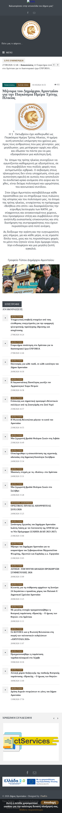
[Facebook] (28, 13)
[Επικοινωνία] (34, 13)
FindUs (44, 796)
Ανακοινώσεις (9, 85)
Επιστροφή (12, 304)
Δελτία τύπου (23, 85)
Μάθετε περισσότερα (31, 809)
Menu (9, 52)
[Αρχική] (31, 31)
